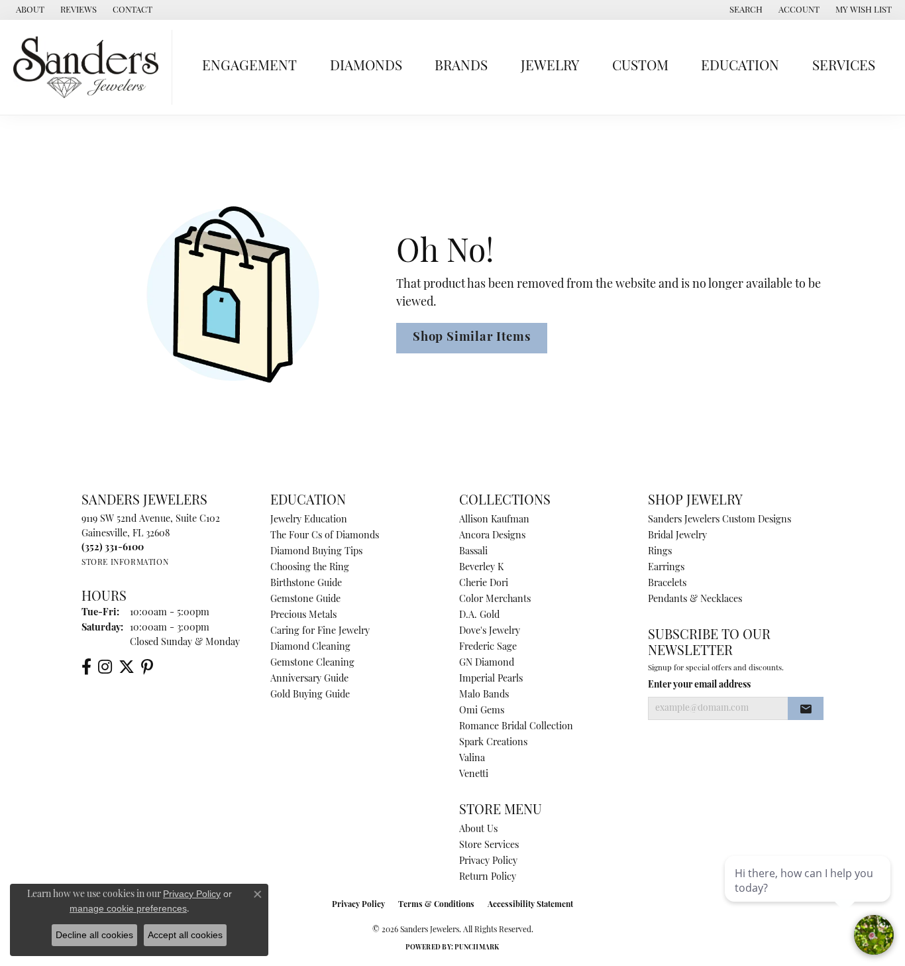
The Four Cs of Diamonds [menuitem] (324, 536)
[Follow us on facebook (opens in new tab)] (86, 667)
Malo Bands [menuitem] (484, 695)
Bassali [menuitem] (473, 552)
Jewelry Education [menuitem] (308, 520)
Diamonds (366, 67)
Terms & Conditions (436, 905)
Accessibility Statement (530, 905)
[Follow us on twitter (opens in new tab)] (126, 667)
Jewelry (550, 67)
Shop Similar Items (472, 338)
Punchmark (476, 947)
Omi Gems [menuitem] (481, 711)
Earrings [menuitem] (666, 568)
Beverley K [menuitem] (481, 568)
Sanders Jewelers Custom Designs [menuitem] (719, 520)
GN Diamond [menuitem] (486, 663)
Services (843, 67)
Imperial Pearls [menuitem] (491, 679)
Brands (461, 67)
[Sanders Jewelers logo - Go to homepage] (89, 67)
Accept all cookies (185, 935)
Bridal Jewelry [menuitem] (677, 536)
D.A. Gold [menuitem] (479, 616)
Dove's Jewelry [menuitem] (489, 631)
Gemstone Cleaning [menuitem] (312, 663)
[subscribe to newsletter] (806, 709)
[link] (28, 10)
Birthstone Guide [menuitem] (306, 584)
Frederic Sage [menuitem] (488, 647)
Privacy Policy (488, 862)
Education (740, 67)
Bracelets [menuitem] (667, 584)
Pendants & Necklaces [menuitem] (695, 600)
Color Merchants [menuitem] (495, 600)
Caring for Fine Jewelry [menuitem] (320, 631)
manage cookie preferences (128, 908)
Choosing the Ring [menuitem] (309, 568)
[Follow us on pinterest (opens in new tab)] (147, 667)
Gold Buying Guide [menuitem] (310, 695)
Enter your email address (699, 685)
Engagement (249, 67)
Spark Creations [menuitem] (493, 743)
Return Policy (487, 877)
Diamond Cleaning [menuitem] (310, 647)
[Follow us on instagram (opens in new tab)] (105, 667)
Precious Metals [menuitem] (303, 616)
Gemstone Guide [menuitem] (305, 600)
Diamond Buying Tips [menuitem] (316, 552)
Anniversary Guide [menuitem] (309, 679)
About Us (478, 830)
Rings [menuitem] (660, 552)
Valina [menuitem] (472, 759)
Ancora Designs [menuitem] (492, 536)
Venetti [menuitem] (473, 775)
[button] (745, 10)
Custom (640, 67)
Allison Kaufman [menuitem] (494, 520)
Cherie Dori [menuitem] (483, 584)
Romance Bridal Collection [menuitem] (516, 727)
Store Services (489, 846)
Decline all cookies (94, 935)
